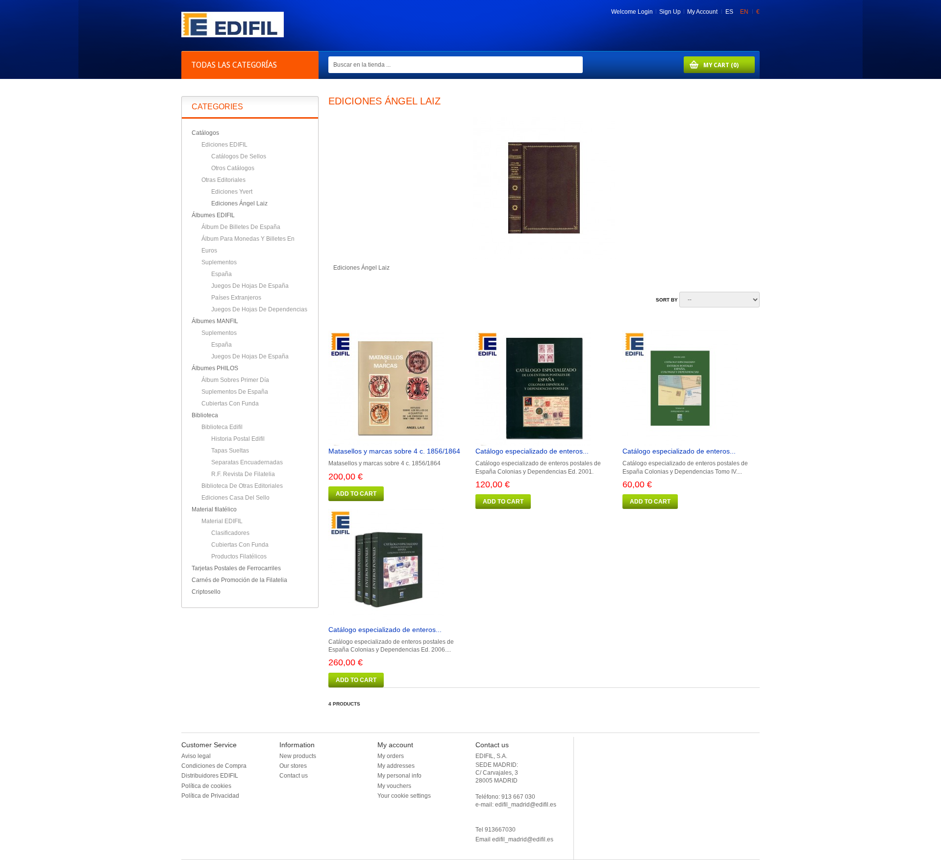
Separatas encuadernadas (247, 462)
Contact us (293, 775)
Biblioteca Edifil (222, 427)
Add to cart (356, 493)
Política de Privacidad (210, 795)
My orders (390, 756)
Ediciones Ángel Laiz (239, 203)
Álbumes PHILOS (215, 368)
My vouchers (394, 786)
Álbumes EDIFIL (213, 215)
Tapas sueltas (230, 450)
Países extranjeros (236, 297)
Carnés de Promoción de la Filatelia (239, 580)
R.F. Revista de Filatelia (243, 474)
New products (297, 756)
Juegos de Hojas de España (250, 285)
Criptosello (206, 591)
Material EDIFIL (222, 521)
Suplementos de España (234, 391)
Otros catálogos (232, 168)
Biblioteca (205, 415)
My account (395, 745)
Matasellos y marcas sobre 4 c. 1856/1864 (394, 451)
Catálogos (205, 132)
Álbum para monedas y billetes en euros (248, 244)
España (221, 274)
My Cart (711, 65)
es (730, 11)
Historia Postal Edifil (238, 438)
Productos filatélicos (239, 556)
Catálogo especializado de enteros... (532, 451)
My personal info (399, 775)
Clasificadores (230, 533)
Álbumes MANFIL (215, 321)
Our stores (293, 765)
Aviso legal (196, 756)
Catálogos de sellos (238, 156)
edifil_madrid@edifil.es (522, 839)
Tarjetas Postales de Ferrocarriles (236, 568)
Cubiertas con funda (230, 403)
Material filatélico (214, 509)
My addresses (396, 765)
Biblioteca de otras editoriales (242, 485)
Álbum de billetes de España (240, 227)
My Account (702, 11)
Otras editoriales (223, 180)
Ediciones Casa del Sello (235, 497)
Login (645, 11)
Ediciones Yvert (231, 191)
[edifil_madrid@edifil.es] (232, 35)
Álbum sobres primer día (235, 380)
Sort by (667, 300)
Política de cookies (206, 786)
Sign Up (670, 11)
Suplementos (219, 262)
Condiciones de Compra (214, 765)
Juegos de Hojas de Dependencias (259, 309)
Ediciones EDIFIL (224, 144)
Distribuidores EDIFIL (209, 775)
